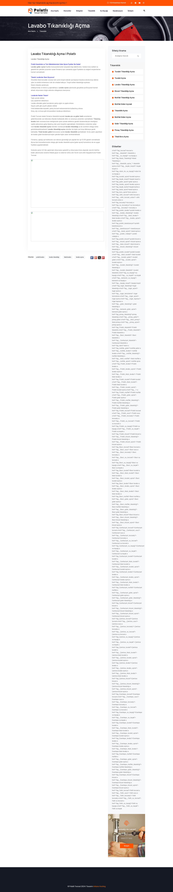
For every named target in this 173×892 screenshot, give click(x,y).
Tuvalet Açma (120, 78)
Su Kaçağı (104, 11)
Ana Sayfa (55, 11)
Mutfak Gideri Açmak (123, 104)
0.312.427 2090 (126, 834)
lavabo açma (80, 257)
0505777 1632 (126, 838)
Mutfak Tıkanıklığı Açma (124, 97)
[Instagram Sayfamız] (143, 2)
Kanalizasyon (118, 11)
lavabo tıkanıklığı (54, 257)
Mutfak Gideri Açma (123, 117)
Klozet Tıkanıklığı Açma (124, 91)
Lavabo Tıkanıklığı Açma (125, 84)
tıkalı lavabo (67, 257)
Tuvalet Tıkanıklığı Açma (125, 71)
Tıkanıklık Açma (121, 110)
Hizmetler (67, 11)
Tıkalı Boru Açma (122, 136)
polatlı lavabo (40, 257)
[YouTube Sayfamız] (139, 2)
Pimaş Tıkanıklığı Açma (124, 130)
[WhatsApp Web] (131, 2)
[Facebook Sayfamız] (135, 2)
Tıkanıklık (91, 11)
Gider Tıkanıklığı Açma (124, 123)
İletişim (130, 11)
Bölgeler (79, 11)
